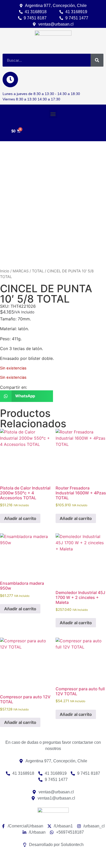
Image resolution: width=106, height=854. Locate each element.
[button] (53, 114)
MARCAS (21, 271)
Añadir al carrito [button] (20, 518)
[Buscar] (97, 60)
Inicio (4, 271)
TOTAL (38, 271)
